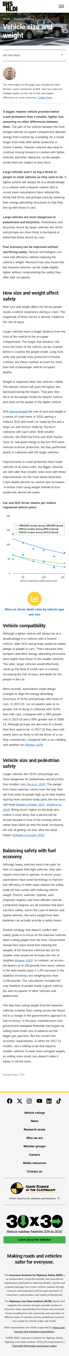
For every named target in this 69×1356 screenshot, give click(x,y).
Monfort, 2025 (34, 744)
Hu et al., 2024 (36, 784)
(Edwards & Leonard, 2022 (28, 835)
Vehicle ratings (34, 1112)
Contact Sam (45, 97)
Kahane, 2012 (23, 960)
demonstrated (18, 411)
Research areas (24, 18)
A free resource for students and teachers (32, 1198)
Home (6, 18)
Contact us (34, 1171)
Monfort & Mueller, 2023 (30, 804)
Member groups (34, 1146)
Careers (34, 1154)
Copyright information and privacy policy (34, 1345)
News (34, 1121)
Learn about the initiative (34, 1239)
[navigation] (61, 6)
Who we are (34, 1138)
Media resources (34, 1163)
